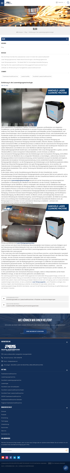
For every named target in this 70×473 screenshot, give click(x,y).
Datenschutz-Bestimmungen (26, 466)
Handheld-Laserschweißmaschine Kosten (12, 390)
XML (17, 466)
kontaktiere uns (5, 434)
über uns (3, 430)
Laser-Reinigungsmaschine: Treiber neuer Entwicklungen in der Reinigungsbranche (24, 59)
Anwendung (4, 418)
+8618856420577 (60, 325)
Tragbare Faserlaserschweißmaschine (11, 403)
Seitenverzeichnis (9, 466)
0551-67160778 (18, 357)
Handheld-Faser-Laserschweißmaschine (12, 393)
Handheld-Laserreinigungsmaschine (11, 380)
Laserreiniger (4, 383)
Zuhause (20, 32)
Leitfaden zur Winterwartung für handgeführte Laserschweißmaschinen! (21, 67)
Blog (2, 47)
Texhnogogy (4, 421)
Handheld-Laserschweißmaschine (42, 76)
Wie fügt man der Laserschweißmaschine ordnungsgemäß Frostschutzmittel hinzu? (24, 65)
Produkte (3, 414)
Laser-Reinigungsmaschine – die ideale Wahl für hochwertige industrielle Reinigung (24, 62)
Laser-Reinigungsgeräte (39, 282)
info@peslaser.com (13, 361)
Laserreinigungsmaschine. (8, 377)
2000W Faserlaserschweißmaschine (11, 396)
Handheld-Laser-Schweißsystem (10, 386)
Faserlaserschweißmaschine (10, 76)
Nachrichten (4, 427)
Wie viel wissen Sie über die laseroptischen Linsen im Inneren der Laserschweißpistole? (25, 56)
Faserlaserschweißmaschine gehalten (11, 399)
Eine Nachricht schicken (35, 331)
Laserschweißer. (25, 76)
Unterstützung (5, 424)
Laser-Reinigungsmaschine (25, 243)
